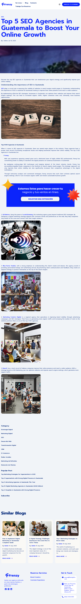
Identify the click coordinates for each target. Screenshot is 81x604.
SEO (2, 88)
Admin (6, 546)
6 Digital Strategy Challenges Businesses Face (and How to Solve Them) (39, 541)
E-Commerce (5, 453)
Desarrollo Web (6, 441)
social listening (28, 215)
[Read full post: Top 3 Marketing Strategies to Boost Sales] (67, 535)
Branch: (5, 368)
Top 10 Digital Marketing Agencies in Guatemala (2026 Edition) (22, 486)
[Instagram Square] (8, 589)
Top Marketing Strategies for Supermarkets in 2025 (18, 474)
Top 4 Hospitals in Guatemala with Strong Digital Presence (20, 490)
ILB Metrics (6, 215)
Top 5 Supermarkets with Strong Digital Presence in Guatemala (22, 478)
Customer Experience (37, 580)
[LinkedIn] (11, 589)
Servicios (18, 3)
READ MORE (6, 558)
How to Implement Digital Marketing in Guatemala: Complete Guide (11, 541)
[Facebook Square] (6, 589)
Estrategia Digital (7, 430)
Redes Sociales (6, 457)
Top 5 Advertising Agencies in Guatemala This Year (18, 482)
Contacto (33, 3)
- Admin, (4, 41)
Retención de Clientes (8, 465)
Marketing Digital (6, 433)
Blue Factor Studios (9, 266)
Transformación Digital (8, 445)
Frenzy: (6, 155)
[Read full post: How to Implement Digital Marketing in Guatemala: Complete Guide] (13, 535)
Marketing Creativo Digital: (12, 317)
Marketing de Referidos (9, 461)
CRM (2, 449)
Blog (26, 3)
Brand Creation (35, 577)
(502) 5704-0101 (69, 597)
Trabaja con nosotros (23, 6)
